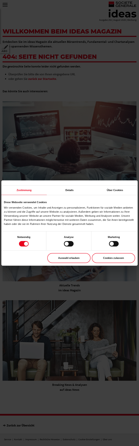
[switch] (69, 243)
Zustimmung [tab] (24, 190)
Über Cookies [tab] (115, 190)
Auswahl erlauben (69, 257)
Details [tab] (69, 190)
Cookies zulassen (113, 257)
